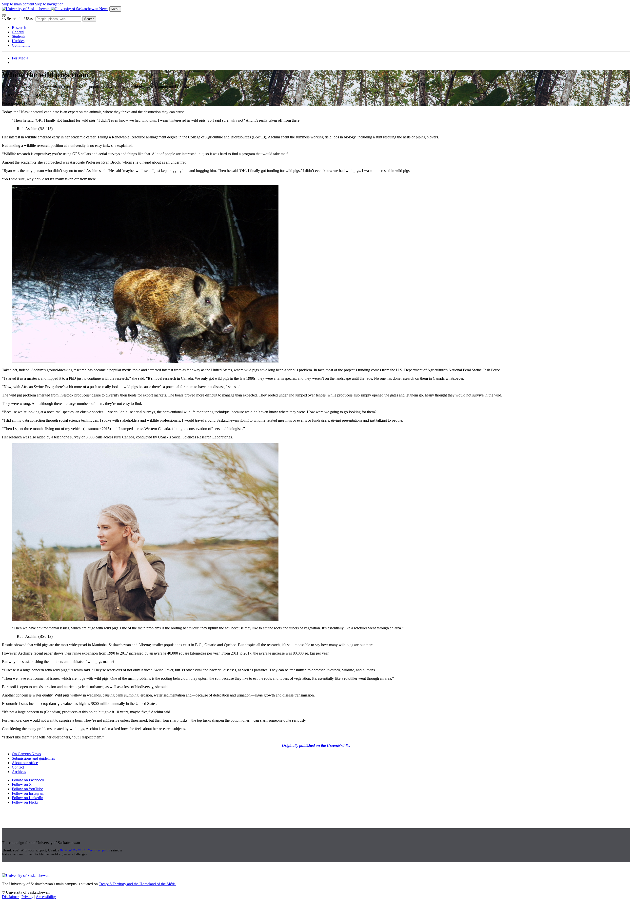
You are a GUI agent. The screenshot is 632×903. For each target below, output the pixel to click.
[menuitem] (321, 27)
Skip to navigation (49, 4)
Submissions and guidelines (33, 758)
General (18, 32)
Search (89, 19)
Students (18, 36)
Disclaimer (10, 897)
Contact (18, 767)
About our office (25, 763)
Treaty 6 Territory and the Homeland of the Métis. (137, 884)
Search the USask (21, 19)
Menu (115, 9)
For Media (20, 58)
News (103, 9)
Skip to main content (18, 4)
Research (19, 27)
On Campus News (26, 754)
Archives (19, 772)
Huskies (18, 41)
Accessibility (46, 897)
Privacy (27, 897)
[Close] (4, 15)
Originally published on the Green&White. (316, 745)
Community (21, 45)
